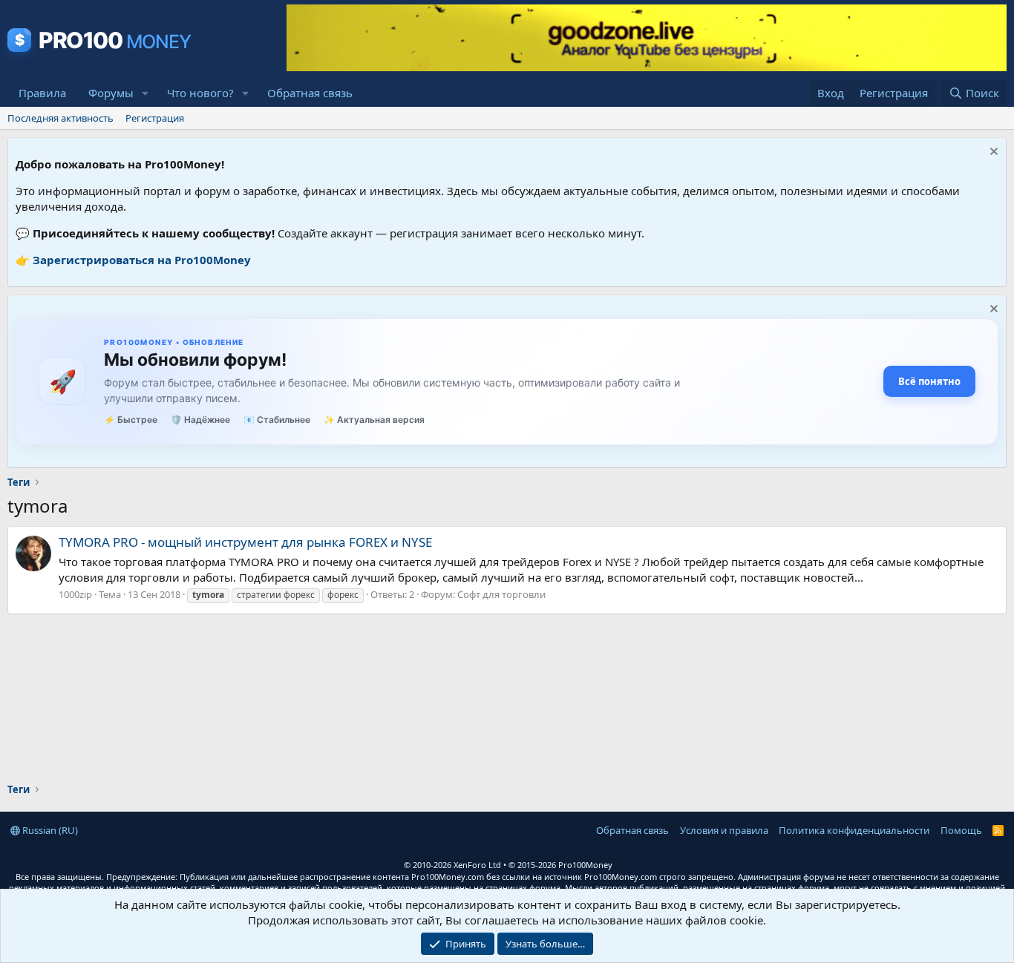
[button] (145, 93)
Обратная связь (310, 92)
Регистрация (154, 118)
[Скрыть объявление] (992, 153)
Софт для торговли (501, 594)
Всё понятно (929, 381)
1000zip (75, 594)
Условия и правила (724, 830)
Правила (42, 92)
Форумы (111, 92)
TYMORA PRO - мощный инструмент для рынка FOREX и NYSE (245, 541)
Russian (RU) (49, 830)
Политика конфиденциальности (854, 830)
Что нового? (200, 92)
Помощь (961, 830)
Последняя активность (60, 118)
